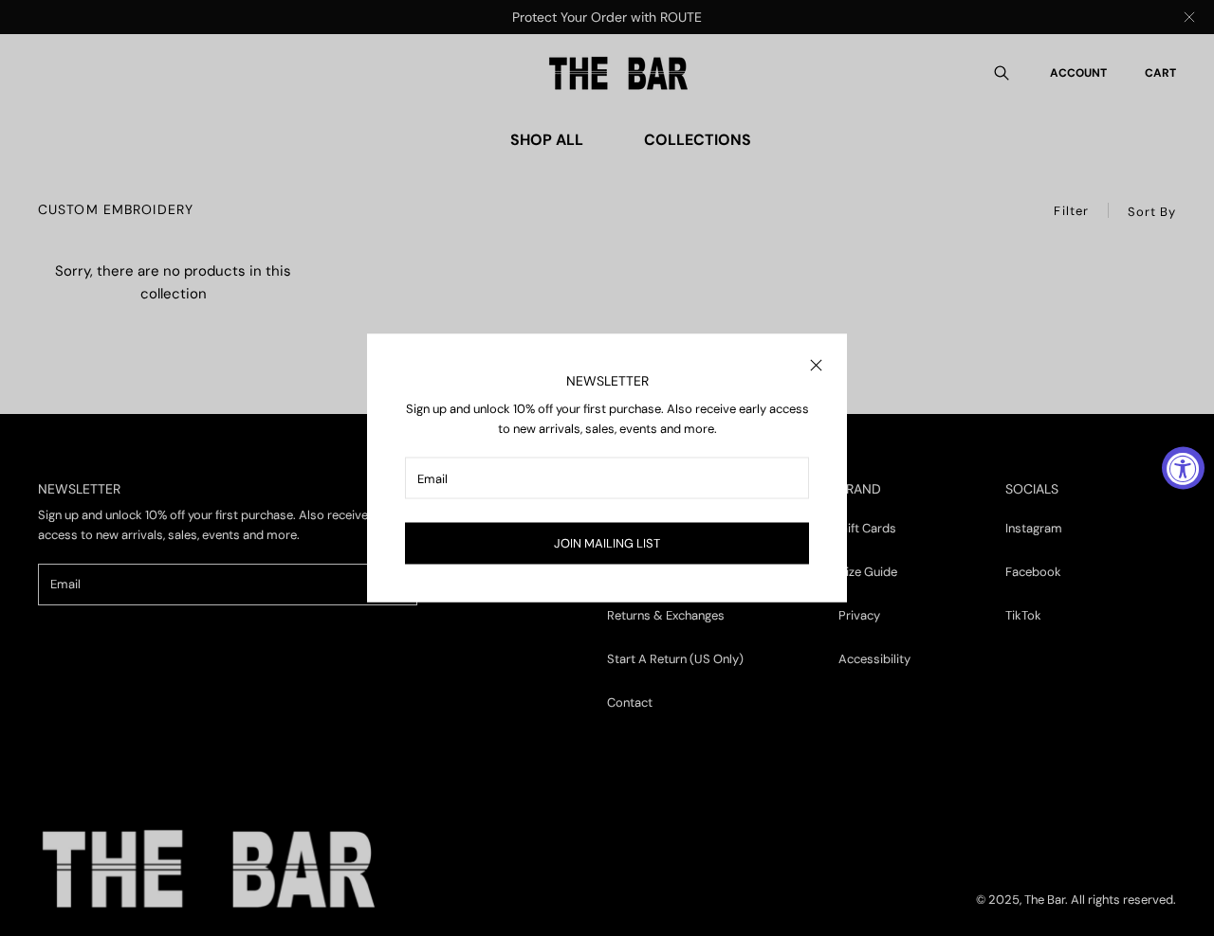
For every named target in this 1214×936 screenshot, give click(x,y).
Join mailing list (607, 543)
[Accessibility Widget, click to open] (1183, 468)
